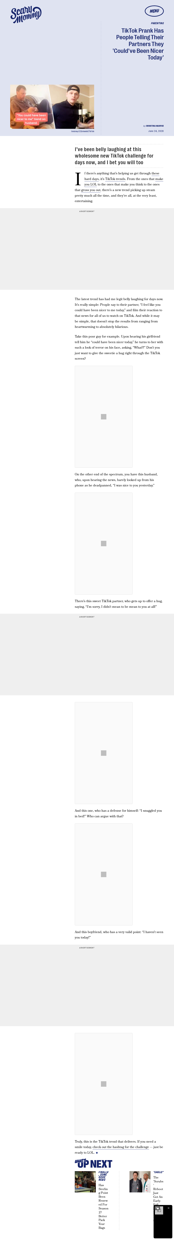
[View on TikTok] (104, 417)
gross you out (90, 190)
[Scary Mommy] (26, 14)
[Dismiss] (168, 1208)
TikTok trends (115, 179)
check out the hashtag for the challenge (121, 1147)
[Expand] (157, 1208)
